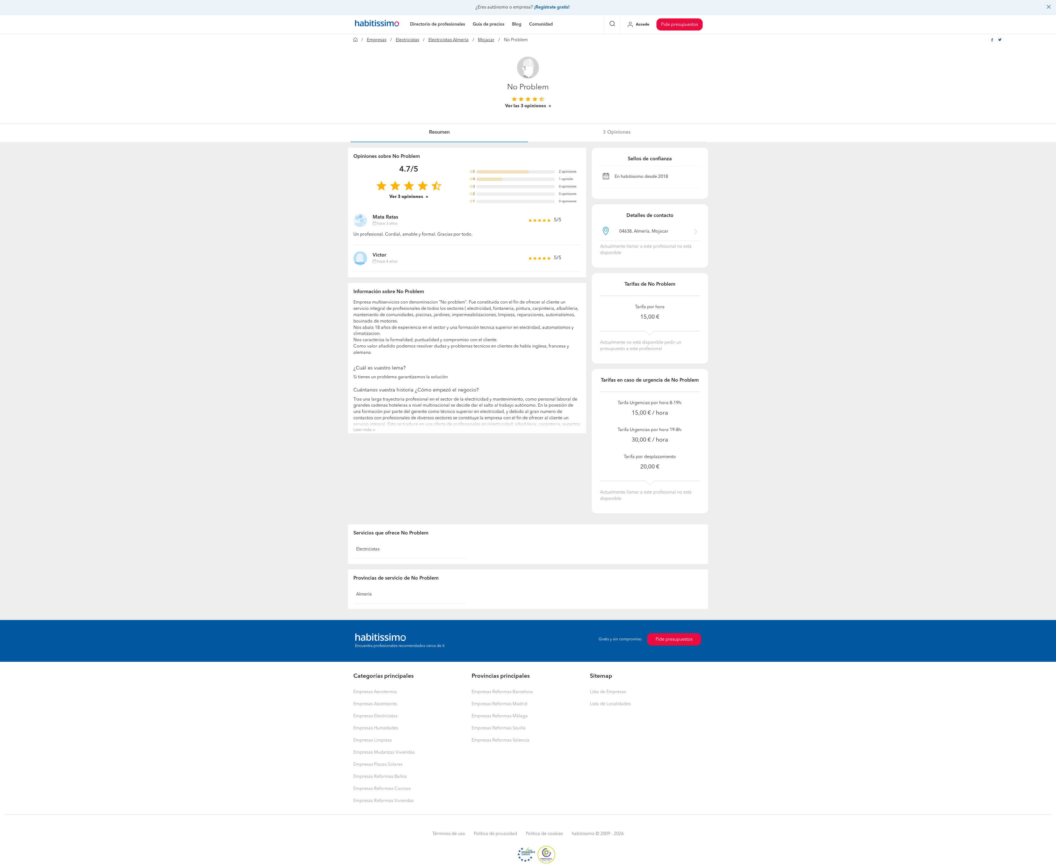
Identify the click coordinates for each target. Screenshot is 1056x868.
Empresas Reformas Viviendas (383, 801)
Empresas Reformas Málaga (500, 716)
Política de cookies (544, 834)
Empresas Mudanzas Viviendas (384, 752)
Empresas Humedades (375, 728)
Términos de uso (448, 834)
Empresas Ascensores (375, 704)
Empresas (376, 40)
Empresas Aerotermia (375, 692)
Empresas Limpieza (372, 740)
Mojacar (486, 40)
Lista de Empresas (608, 692)
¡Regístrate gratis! (552, 7)
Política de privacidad (495, 834)
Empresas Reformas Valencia (500, 740)
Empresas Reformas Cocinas (382, 789)
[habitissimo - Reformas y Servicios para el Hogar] (377, 24)
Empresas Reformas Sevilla (499, 728)
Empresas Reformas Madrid (499, 704)
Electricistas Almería (448, 40)
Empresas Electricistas (375, 716)
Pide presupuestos (679, 25)
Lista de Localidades (610, 704)
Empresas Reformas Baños (380, 777)
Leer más (362, 430)
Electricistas (407, 40)
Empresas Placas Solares (378, 764)
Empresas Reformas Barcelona (502, 692)
